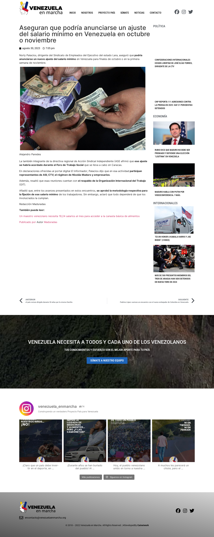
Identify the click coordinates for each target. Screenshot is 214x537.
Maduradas (50, 222)
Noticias (139, 12)
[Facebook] (177, 12)
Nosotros (87, 12)
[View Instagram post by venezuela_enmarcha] (59, 458)
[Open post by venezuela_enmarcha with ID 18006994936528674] (173, 440)
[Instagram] (184, 12)
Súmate (124, 12)
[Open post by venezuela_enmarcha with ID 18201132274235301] (129, 440)
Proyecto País (106, 12)
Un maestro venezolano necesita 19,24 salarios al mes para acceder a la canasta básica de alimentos (79, 216)
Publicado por (28, 222)
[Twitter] (190, 12)
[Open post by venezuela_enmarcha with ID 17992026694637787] (40, 440)
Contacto (155, 12)
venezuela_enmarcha (40, 422)
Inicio (72, 12)
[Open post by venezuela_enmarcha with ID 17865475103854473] (85, 440)
